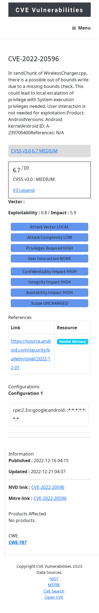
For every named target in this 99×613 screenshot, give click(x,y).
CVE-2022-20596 (47, 487)
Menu (84, 28)
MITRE (54, 584)
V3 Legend (24, 190)
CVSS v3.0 (34, 151)
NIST (54, 578)
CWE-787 (18, 542)
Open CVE (54, 597)
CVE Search (53, 591)
